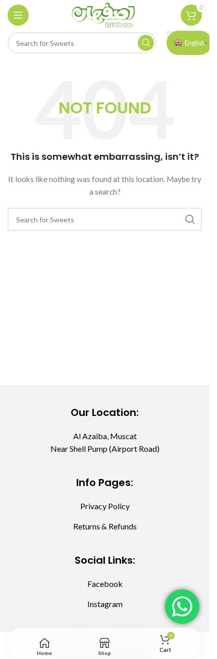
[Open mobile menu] (18, 15)
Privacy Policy (105, 506)
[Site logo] (105, 14)
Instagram (105, 604)
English (195, 43)
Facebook (105, 583)
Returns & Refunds (105, 526)
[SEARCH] (146, 43)
